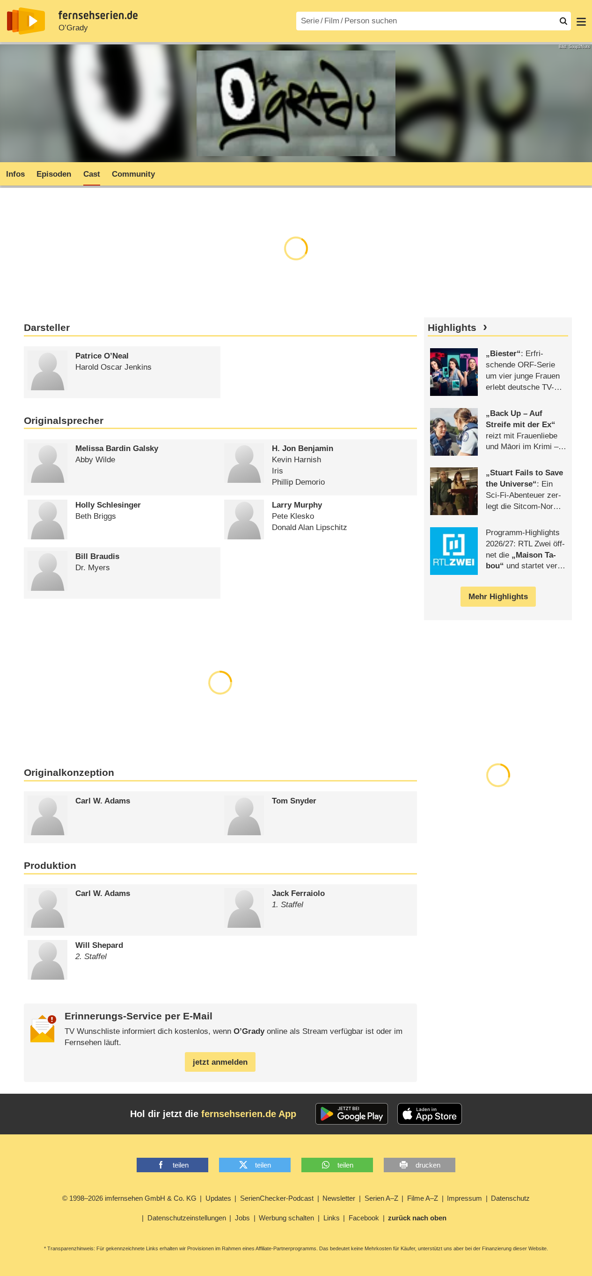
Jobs (242, 1218)
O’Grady (73, 27)
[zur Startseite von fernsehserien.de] (26, 21)
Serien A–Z (381, 1198)
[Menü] (581, 21)
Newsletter (338, 1198)
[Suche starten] (563, 21)
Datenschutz (510, 1198)
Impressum (464, 1198)
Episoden (54, 174)
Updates (218, 1198)
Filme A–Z (422, 1198)
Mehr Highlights (498, 596)
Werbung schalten (286, 1218)
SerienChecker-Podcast (277, 1198)
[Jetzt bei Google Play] (351, 1114)
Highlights (452, 327)
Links (331, 1218)
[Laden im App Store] (429, 1114)
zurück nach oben (417, 1218)
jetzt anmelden (220, 1062)
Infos (15, 174)
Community (133, 174)
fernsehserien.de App (248, 1114)
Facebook (364, 1218)
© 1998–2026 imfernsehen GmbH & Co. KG (129, 1198)
